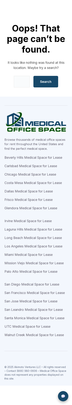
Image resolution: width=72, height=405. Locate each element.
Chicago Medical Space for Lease (30, 174)
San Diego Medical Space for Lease (31, 284)
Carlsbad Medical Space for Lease (30, 166)
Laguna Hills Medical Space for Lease (33, 229)
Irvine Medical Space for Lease (28, 221)
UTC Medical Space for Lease (27, 326)
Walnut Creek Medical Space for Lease (34, 335)
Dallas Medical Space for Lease (28, 191)
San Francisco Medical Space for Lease (34, 293)
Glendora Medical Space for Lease (30, 208)
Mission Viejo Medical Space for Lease (34, 263)
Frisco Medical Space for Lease (28, 200)
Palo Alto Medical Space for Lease (30, 271)
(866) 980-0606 (27, 370)
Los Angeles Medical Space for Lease (33, 246)
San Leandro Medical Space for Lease (33, 310)
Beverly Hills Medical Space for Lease (33, 157)
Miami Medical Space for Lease (28, 255)
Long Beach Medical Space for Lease (33, 238)
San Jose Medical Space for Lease (30, 301)
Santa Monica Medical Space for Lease (34, 318)
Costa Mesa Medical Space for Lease (33, 183)
